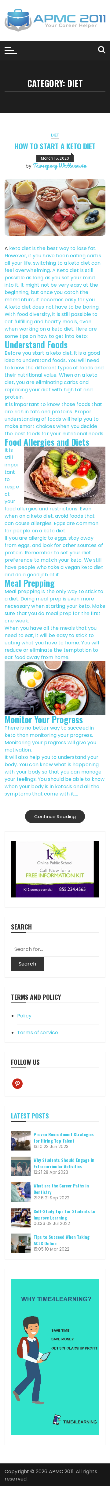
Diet (55, 135)
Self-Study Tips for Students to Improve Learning (64, 1214)
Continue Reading (55, 816)
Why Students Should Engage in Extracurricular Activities (64, 1163)
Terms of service (37, 1032)
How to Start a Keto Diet (55, 145)
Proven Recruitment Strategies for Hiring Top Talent (64, 1137)
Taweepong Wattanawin (59, 165)
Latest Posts (30, 1115)
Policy (24, 1015)
